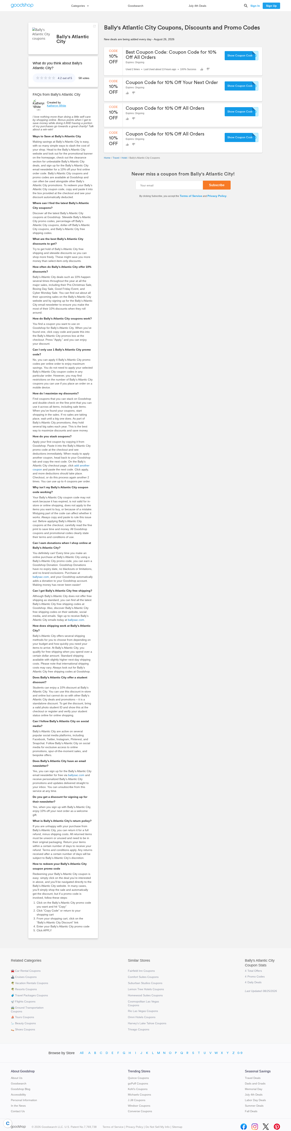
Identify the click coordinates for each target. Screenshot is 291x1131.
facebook (244, 1125)
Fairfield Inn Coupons (141, 970)
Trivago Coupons (138, 1029)
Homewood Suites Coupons (145, 995)
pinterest (277, 1125)
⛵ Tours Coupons (22, 1017)
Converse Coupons (140, 1111)
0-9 (239, 1053)
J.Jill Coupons (136, 1100)
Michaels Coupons (139, 1094)
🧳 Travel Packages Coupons (29, 995)
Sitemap (177, 1126)
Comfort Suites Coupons (143, 976)
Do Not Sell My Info (158, 1126)
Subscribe (216, 185)
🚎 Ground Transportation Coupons (27, 1009)
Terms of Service (191, 195)
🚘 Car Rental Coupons (26, 970)
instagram (255, 1125)
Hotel (124, 157)
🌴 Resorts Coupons (24, 989)
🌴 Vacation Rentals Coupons (29, 983)
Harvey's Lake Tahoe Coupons (147, 1023)
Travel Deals (253, 1078)
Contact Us (18, 1111)
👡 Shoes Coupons (23, 1029)
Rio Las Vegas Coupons (143, 1011)
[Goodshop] (22, 5)
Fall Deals (251, 1111)
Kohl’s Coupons (137, 1089)
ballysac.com (41, 576)
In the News (18, 1105)
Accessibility (18, 1094)
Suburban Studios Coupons (145, 983)
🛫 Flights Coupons (23, 1001)
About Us (16, 1078)
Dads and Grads (255, 1083)
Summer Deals (254, 1105)
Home (107, 157)
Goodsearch (135, 5)
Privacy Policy (216, 195)
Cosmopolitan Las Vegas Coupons (143, 1003)
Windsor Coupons (139, 1105)
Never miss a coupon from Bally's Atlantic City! (183, 174)
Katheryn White (56, 105)
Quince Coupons (138, 1078)
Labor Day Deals (255, 1100)
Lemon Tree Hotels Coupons (146, 989)
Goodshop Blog (20, 1089)
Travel (116, 157)
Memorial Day (253, 1089)
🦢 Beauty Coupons (23, 1023)
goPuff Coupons (138, 1083)
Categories (78, 5)
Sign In (255, 5)
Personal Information (24, 1100)
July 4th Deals (197, 5)
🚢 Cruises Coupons (24, 976)
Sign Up (271, 5)
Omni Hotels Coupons (141, 1017)
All (82, 1053)
